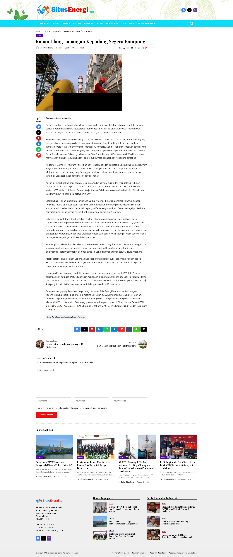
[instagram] (195, 10)
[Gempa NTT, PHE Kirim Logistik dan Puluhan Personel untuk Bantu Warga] (100, 507)
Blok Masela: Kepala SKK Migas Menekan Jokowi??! (176, 522)
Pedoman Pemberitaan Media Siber (183, 553)
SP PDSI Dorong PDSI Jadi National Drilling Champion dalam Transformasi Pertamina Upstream (136, 467)
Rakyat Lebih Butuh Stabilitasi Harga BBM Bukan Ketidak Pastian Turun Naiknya (178, 509)
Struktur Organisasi (139, 553)
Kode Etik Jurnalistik (158, 553)
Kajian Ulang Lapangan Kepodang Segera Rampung (66, 317)
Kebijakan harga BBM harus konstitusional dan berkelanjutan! (177, 536)
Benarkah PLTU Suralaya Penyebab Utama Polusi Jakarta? (54, 464)
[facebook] (183, 10)
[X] (189, 10)
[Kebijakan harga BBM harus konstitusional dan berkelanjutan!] (153, 534)
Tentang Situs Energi (120, 553)
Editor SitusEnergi (46, 48)
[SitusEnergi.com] (66, 10)
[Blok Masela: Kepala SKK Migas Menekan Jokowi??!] (153, 521)
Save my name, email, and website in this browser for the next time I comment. (72, 408)
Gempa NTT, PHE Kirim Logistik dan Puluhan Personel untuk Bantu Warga (124, 509)
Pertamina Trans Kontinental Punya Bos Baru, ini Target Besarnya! (93, 465)
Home (38, 31)
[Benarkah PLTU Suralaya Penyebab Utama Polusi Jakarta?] (100, 521)
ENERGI (47, 31)
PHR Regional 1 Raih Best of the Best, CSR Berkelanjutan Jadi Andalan (178, 465)
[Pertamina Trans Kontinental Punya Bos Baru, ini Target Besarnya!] (100, 534)
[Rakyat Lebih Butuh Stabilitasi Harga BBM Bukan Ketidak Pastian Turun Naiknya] (153, 507)
